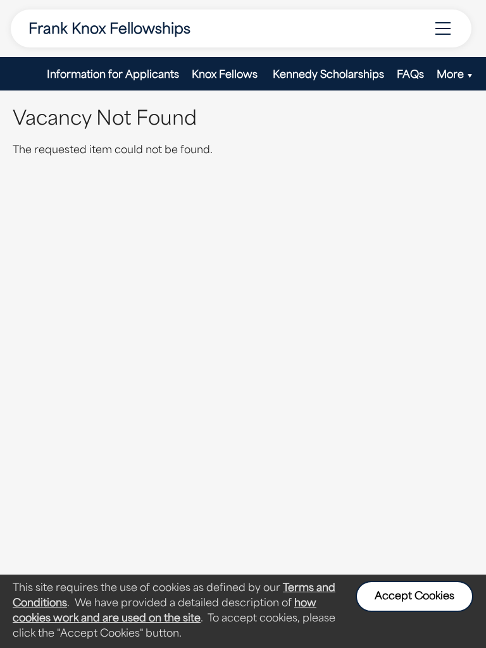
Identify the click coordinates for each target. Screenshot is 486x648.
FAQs (410, 75)
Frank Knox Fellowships (109, 30)
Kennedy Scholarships (328, 75)
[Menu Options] (443, 28)
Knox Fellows (226, 75)
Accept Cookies (414, 597)
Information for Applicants (113, 75)
